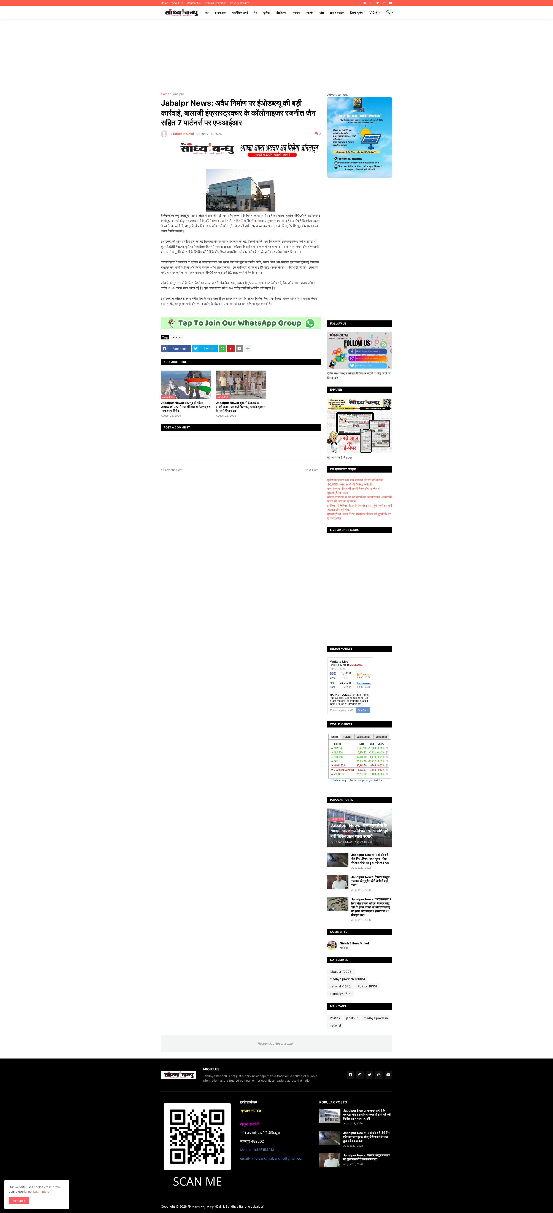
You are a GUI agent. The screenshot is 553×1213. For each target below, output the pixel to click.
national (340, 986)
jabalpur (178, 94)
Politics (367, 986)
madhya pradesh (347, 979)
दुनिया (266, 12)
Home (164, 3)
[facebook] (365, 3)
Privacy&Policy (239, 3)
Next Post (311, 470)
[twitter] (377, 3)
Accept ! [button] (19, 1200)
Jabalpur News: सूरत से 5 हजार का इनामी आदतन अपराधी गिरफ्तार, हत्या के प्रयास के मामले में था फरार (240, 406)
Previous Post (173, 470)
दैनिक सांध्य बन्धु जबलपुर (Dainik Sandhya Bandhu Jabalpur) (226, 1206)
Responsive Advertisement (276, 1043)
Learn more (41, 1191)
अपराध (296, 12)
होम (207, 12)
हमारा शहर (220, 12)
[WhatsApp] (222, 348)
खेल (321, 12)
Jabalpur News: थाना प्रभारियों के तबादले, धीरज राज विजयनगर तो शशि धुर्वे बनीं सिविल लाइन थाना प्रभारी (367, 1114)
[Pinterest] (231, 348)
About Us (177, 3)
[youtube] (390, 3)
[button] (377, 12)
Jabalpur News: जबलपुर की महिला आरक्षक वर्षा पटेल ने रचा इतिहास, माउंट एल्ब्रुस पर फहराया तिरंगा (185, 406)
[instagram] (384, 3)
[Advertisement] (276, 55)
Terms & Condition (215, 3)
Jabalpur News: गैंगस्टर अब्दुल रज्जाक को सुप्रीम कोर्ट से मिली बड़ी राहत (370, 881)
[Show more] (247, 348)
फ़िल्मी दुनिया (356, 12)
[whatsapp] (371, 3)
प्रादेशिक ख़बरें (240, 12)
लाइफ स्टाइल (337, 12)
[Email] (239, 348)
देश (255, 12)
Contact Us (193, 3)
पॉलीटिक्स (281, 12)
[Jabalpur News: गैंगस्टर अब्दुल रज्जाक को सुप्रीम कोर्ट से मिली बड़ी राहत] (337, 882)
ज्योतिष (309, 12)
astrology (341, 993)
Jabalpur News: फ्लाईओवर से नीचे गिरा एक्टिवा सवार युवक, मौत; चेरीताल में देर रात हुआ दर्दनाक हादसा (370, 858)
